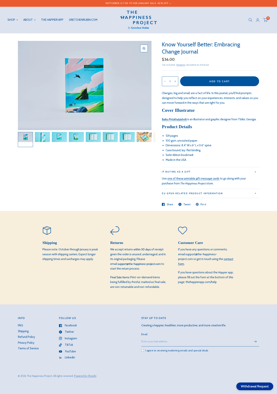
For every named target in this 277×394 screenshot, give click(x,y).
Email (144, 334)
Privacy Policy (26, 342)
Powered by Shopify (85, 375)
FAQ (20, 325)
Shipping (180, 64)
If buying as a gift (176, 171)
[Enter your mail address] (255, 341)
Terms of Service (28, 348)
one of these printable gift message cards (193, 178)
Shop (11, 19)
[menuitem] (14, 20)
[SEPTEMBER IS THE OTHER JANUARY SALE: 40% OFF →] (139, 3)
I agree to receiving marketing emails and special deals (176, 350)
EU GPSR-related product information (192, 193)
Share (170, 204)
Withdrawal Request (255, 386)
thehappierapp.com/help (201, 282)
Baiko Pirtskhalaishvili (174, 119)
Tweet (187, 204)
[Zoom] (144, 48)
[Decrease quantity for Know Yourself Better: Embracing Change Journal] (165, 81)
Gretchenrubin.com (83, 19)
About (28, 19)
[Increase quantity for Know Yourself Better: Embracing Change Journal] (175, 81)
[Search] (250, 20)
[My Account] (257, 20)
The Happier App (52, 19)
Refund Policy (26, 337)
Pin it (203, 204)
